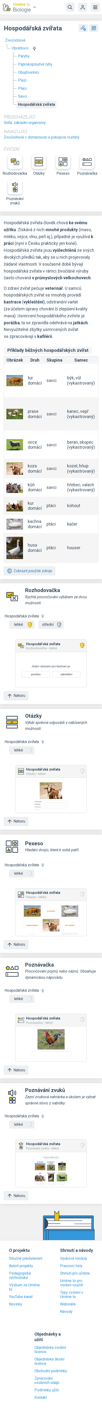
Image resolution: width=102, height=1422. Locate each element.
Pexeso (63, 173)
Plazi (22, 80)
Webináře (68, 1304)
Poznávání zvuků (14, 200)
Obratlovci (20, 48)
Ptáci (22, 88)
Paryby (24, 56)
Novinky (15, 1304)
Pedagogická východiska (20, 1275)
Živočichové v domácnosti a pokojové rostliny (41, 137)
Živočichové (15, 40)
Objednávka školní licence (49, 1361)
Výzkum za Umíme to (24, 1287)
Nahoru (19, 695)
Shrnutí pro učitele (75, 1273)
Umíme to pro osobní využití (71, 1283)
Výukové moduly (73, 1258)
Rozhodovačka (15, 173)
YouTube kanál (20, 1297)
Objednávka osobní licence (50, 1349)
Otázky (39, 173)
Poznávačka (87, 173)
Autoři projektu (21, 1266)
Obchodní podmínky (50, 1371)
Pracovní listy (71, 1266)
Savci (22, 96)
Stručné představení (25, 1258)
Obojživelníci (28, 72)
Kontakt (40, 1397)
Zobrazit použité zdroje (33, 571)
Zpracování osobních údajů (46, 1380)
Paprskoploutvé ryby (35, 64)
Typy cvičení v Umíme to (71, 1294)
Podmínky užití (46, 1390)
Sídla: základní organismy (25, 122)
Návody (66, 1312)
